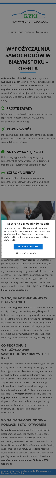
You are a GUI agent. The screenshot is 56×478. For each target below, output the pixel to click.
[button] (28, 253)
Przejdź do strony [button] (28, 246)
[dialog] (28, 239)
